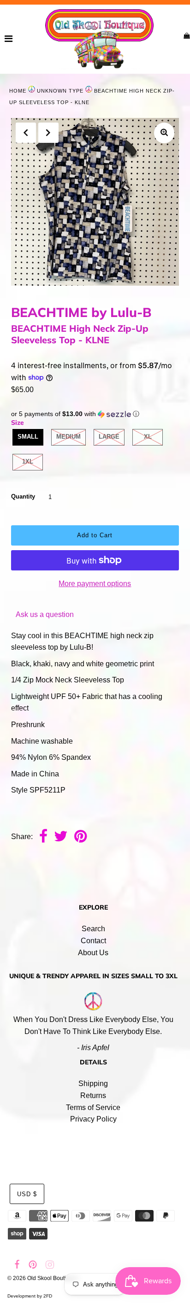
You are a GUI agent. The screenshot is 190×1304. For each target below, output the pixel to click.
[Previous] (26, 133)
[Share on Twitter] (61, 837)
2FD (47, 1295)
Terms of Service (93, 1107)
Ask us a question (45, 614)
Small (28, 436)
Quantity (23, 496)
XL (148, 436)
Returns (93, 1095)
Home (17, 91)
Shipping (93, 1083)
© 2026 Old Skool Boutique (41, 1278)
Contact (93, 941)
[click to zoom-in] (164, 133)
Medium (68, 436)
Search (93, 929)
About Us (93, 953)
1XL (27, 461)
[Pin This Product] (80, 837)
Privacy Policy (93, 1119)
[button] (94, 414)
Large (109, 436)
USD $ (27, 1194)
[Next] (48, 133)
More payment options (95, 583)
